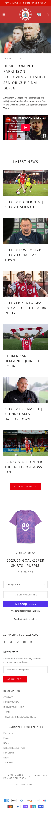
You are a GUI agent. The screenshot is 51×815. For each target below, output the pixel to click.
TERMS (6, 712)
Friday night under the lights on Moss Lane (23, 467)
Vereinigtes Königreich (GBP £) (15, 776)
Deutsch (39, 775)
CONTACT (8, 697)
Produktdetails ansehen (25, 619)
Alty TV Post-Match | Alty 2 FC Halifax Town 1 (25, 254)
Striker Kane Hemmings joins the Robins (24, 361)
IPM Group (8, 752)
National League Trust (14, 747)
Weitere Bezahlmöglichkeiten (25, 610)
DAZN (6, 742)
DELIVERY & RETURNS (13, 707)
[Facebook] (4, 642)
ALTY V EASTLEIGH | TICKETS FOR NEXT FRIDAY (25, 3)
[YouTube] (24, 642)
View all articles (25, 486)
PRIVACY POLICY (11, 702)
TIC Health (8, 762)
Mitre (5, 757)
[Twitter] (11, 642)
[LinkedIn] (31, 642)
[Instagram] (18, 642)
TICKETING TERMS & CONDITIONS (19, 716)
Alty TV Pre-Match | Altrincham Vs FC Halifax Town (23, 414)
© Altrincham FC (25, 784)
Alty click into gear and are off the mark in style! (25, 307)
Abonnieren (15, 679)
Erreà (5, 738)
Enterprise (8, 733)
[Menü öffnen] (4, 14)
